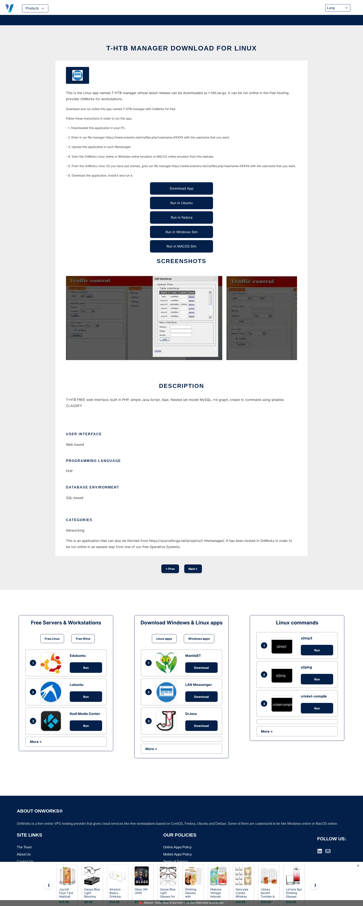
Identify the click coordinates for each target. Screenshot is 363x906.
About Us (24, 854)
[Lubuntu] (52, 691)
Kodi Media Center (85, 714)
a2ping (306, 667)
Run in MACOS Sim (181, 246)
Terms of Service (175, 861)
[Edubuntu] (52, 662)
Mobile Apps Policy (177, 854)
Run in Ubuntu (181, 203)
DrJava (191, 714)
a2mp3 (306, 638)
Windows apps (199, 638)
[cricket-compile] (283, 704)
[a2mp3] (283, 645)
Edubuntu (78, 655)
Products (32, 8)
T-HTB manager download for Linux (181, 48)
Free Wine (83, 638)
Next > (193, 569)
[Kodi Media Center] (52, 721)
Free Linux (52, 638)
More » (36, 742)
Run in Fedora (181, 217)
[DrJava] (167, 721)
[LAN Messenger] (167, 691)
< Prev (170, 569)
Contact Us (25, 861)
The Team (24, 847)
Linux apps (164, 638)
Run (86, 667)
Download (201, 667)
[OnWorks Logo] (9, 8)
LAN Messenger (198, 684)
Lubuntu (76, 684)
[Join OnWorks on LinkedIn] (319, 851)
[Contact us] (327, 851)
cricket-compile (314, 696)
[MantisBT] (167, 662)
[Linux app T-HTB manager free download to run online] (77, 75)
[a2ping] (283, 675)
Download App (181, 188)
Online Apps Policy (177, 847)
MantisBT (193, 655)
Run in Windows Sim (182, 232)
